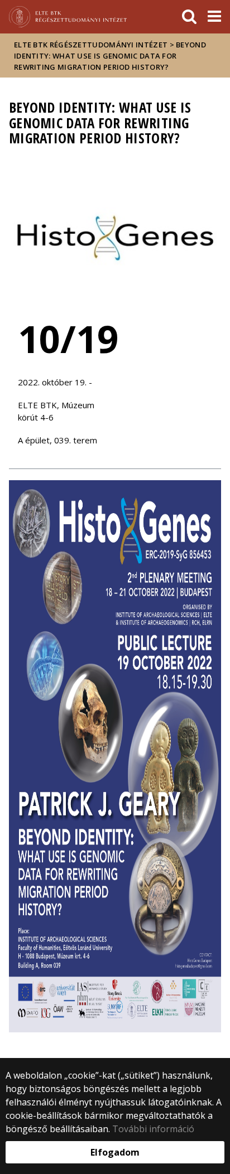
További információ (153, 1129)
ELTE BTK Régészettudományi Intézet (90, 45)
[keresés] (189, 16)
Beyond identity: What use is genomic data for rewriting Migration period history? (110, 56)
